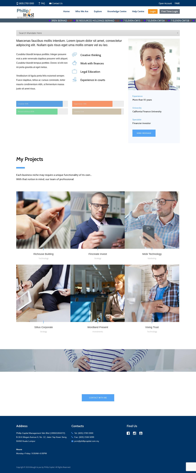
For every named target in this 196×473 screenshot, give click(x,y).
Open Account (165, 3)
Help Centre (138, 11)
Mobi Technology (152, 254)
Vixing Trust (152, 327)
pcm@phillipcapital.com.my (86, 441)
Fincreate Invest (98, 254)
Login (153, 11)
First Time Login (169, 11)
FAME (177, 3)
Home (66, 11)
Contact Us (57, 3)
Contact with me (98, 397)
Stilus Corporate (43, 327)
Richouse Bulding (43, 254)
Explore (98, 11)
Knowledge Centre (116, 11)
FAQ (43, 3)
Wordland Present (97, 327)
